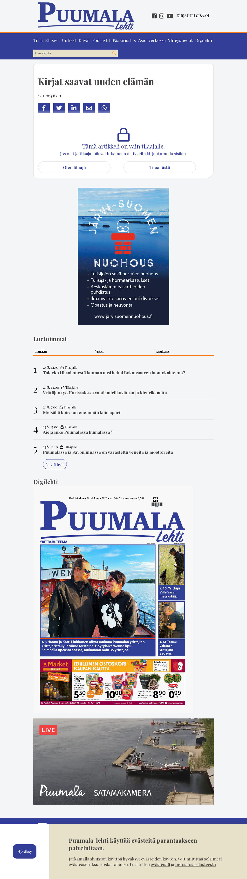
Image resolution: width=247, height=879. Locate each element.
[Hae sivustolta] (113, 53)
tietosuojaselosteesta (195, 864)
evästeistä (160, 864)
